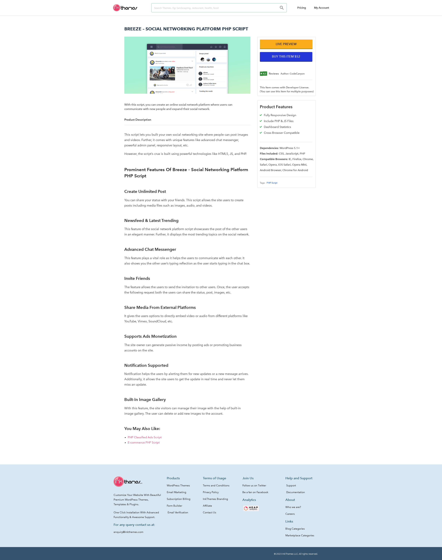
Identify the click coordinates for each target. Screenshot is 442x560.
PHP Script (272, 182)
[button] (286, 44)
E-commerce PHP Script (144, 442)
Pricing (301, 7)
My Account (321, 7)
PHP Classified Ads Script (144, 437)
